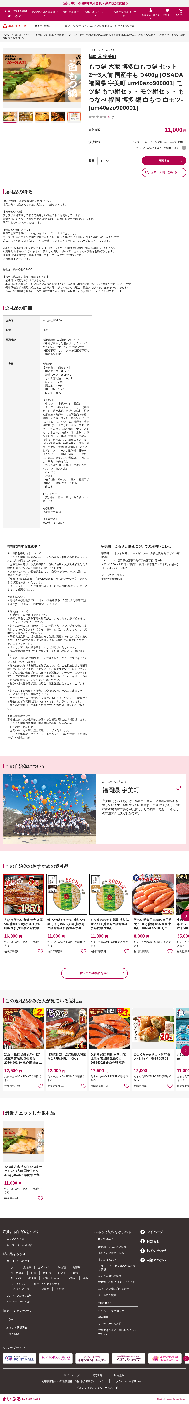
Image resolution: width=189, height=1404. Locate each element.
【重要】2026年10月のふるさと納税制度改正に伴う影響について (100, 25)
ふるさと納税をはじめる (124, 14)
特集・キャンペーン (95, 14)
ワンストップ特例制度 (111, 1310)
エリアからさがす (16, 1238)
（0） (113, 117)
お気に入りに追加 (178, 787)
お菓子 (62, 1272)
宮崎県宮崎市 (141, 1085)
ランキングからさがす (19, 1295)
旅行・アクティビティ (46, 1283)
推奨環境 (97, 1375)
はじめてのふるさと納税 (112, 1246)
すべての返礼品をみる (94, 973)
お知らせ (153, 1241)
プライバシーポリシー (129, 1381)
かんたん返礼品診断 (109, 1275)
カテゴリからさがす (18, 1260)
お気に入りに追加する (164, 172)
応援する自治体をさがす (45, 14)
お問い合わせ (156, 1251)
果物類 (62, 1267)
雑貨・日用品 (51, 1278)
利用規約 (119, 1375)
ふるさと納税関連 (16, 1327)
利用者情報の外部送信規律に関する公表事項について (73, 1381)
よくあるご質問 (107, 1295)
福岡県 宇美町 (102, 56)
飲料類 (47, 1272)
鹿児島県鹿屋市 (56, 1085)
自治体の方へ (156, 1260)
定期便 (45, 1289)
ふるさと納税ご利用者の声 (113, 1288)
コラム (9, 1319)
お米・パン (44, 1267)
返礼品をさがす (71, 14)
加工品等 (16, 1278)
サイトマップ (71, 1375)
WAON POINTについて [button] (184, 148)
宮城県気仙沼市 (13, 1085)
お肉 (13, 1267)
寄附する (164, 160)
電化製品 (71, 1278)
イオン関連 (12, 1334)
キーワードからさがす (19, 1245)
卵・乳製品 (17, 1272)
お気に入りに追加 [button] (40, 951)
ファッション (19, 1283)
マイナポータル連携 (109, 1323)
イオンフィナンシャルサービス (95, 1387)
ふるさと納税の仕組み (111, 1253)
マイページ (155, 1232)
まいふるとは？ (107, 1259)
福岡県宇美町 (12, 951)
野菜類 (76, 1267)
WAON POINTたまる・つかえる (116, 1282)
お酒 (33, 1272)
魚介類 (27, 1267)
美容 (85, 1278)
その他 (60, 1289)
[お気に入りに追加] (178, 787)
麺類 (75, 1272)
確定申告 (103, 1317)
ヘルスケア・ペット (22, 1289)
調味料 (32, 1278)
